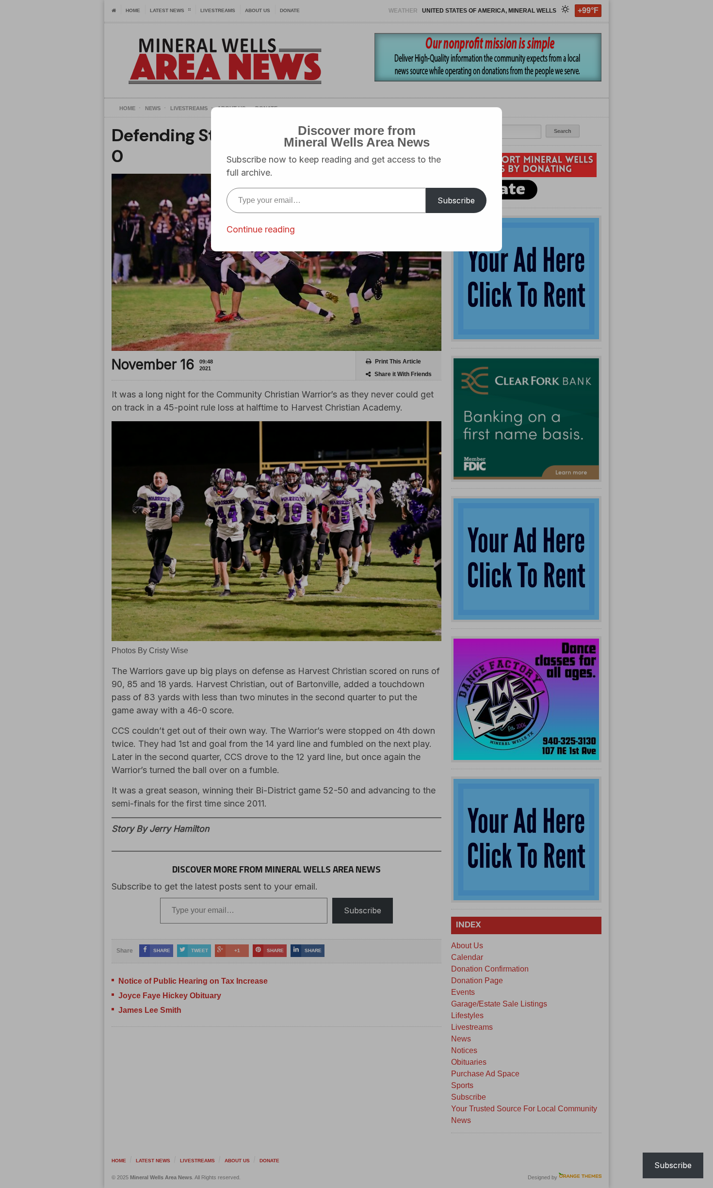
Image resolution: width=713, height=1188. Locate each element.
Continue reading (261, 229)
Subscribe (456, 200)
